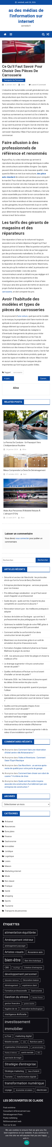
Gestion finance (37, 997)
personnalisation (37, 1047)
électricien (42, 1090)
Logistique (9, 856)
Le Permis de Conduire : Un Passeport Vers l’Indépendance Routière (22, 444)
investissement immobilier (17, 1025)
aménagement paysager (15, 946)
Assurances (10, 826)
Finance (8, 836)
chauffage (16, 968)
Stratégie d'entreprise (20, 1064)
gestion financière (12, 1003)
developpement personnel (21, 974)
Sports (8, 901)
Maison (8, 866)
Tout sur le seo (9, 1125)
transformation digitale (26, 1077)
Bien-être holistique (33, 961)
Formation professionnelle (16, 991)
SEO (39, 1053)
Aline (23, 85)
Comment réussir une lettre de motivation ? (45, 378)
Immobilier (9, 846)
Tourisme (9, 906)
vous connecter (22, 538)
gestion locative (29, 1004)
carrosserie (7, 292)
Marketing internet (13, 871)
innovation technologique (32, 1009)
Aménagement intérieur (19, 939)
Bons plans (9, 831)
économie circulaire (24, 1090)
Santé (7, 891)
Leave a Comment (38, 85)
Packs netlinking (10, 1118)
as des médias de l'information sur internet (26, 16)
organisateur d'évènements (16, 1047)
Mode (7, 876)
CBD (7, 967)
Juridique (9, 851)
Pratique (8, 886)
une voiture (23, 316)
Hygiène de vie (11, 1009)
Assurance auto (35, 952)
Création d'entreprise (33, 967)
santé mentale (27, 1052)
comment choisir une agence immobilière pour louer (10, 378)
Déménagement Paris (12, 1114)
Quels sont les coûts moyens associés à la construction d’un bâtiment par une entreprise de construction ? (26, 784)
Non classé (9, 881)
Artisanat (9, 821)
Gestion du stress (16, 997)
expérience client (29, 985)
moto (24, 1042)
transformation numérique (24, 1083)
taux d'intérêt (33, 1071)
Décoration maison (31, 980)
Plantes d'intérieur (11, 1053)
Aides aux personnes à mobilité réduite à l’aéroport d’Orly (21, 512)
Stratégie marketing (14, 1071)
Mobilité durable (12, 1042)
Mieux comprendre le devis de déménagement (24, 470)
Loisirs (7, 861)
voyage (8, 1090)
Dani (24, 474)
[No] (48, 1136)
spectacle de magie (13, 1058)
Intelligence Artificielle (15, 1014)
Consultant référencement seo (16, 1111)
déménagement (11, 985)
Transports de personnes (14, 80)
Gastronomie (10, 841)
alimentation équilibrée (20, 932)
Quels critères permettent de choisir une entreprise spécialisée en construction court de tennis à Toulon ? (26, 698)
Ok (27, 1142)
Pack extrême (9, 1107)
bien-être (13, 960)
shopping (9, 896)
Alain (23, 518)
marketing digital (23, 1036)
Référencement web (12, 1121)
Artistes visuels (14, 952)
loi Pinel (8, 1036)
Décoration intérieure (12, 980)
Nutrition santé (36, 1042)
